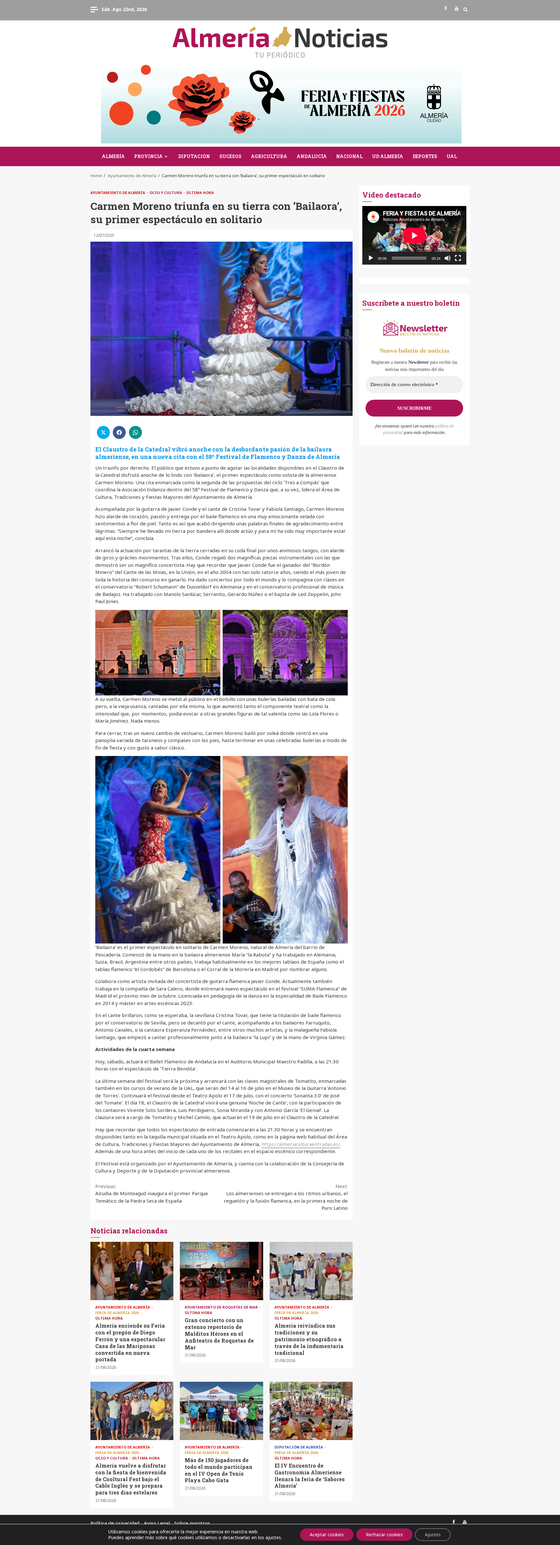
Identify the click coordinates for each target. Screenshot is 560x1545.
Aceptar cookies (327, 1534)
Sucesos (230, 156)
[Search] (465, 9)
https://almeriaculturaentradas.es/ (301, 1144)
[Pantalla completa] (458, 258)
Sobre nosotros (192, 1523)
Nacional (349, 156)
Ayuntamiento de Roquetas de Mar (222, 1307)
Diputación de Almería (299, 1447)
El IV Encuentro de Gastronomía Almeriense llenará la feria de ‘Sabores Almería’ (311, 1411)
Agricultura (269, 156)
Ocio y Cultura (166, 192)
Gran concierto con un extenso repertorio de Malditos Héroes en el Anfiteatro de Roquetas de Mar (221, 1271)
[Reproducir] (371, 258)
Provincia (148, 156)
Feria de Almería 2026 (117, 1312)
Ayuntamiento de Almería (118, 192)
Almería (113, 156)
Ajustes (433, 1534)
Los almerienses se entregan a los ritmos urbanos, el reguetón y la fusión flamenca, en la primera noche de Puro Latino (286, 1197)
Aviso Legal (157, 1523)
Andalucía (312, 156)
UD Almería (387, 156)
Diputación (194, 156)
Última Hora (200, 192)
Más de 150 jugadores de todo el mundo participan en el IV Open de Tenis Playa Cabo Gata (221, 1411)
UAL (452, 156)
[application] (414, 235)
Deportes (425, 156)
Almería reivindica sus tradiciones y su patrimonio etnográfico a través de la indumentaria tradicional (311, 1271)
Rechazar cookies (384, 1534)
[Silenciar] (447, 258)
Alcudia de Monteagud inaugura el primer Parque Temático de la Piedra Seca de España (151, 1193)
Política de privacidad (114, 1523)
